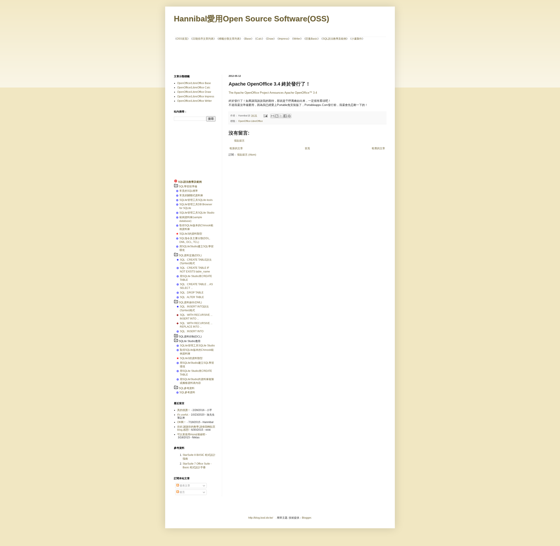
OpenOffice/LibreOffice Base (194, 83)
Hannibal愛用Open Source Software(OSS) (251, 18)
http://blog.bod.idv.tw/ (260, 517)
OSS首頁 (182, 38)
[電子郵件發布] (265, 115)
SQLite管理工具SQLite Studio (196, 212)
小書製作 (357, 38)
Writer (296, 38)
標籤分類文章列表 (229, 38)
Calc (259, 38)
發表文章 (184, 485)
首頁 (307, 148)
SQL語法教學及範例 (334, 38)
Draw (270, 38)
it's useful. (183, 414)
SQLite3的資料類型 (190, 233)
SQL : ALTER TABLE (192, 297)
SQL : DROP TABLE (191, 292)
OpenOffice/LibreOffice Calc (193, 87)
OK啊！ (181, 422)
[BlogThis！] (277, 116)
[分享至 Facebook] (285, 116)
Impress (283, 38)
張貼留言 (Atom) (246, 154)
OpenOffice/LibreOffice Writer (194, 100)
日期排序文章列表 (203, 38)
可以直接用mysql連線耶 (191, 434)
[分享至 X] (281, 116)
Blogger (306, 517)
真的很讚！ (183, 410)
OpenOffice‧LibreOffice (250, 121)
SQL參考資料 (186, 388)
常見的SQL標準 (188, 190)
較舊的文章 (378, 148)
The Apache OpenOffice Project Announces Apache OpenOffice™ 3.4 (273, 92)
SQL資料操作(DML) (190, 302)
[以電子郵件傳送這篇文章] (272, 116)
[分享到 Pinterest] (289, 116)
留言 (182, 492)
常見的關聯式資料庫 (191, 195)
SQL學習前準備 (188, 186)
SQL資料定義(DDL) (190, 255)
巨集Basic (311, 38)
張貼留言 (239, 140)
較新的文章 (236, 148)
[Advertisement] (280, 57)
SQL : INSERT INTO (191, 331)
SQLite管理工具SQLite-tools (196, 200)
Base (248, 38)
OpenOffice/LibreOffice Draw (194, 91)
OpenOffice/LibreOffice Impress (195, 96)
